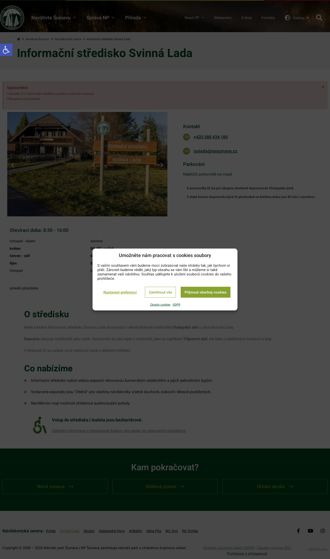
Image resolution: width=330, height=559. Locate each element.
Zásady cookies (160, 304)
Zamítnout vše (160, 292)
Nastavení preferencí (120, 292)
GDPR (176, 304)
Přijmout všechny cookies (206, 292)
